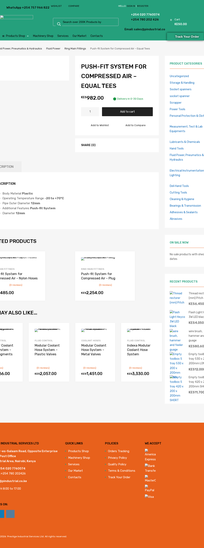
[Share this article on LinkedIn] (116, 145)
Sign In (131, 6)
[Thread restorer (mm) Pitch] (178, 302)
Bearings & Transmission (185, 205)
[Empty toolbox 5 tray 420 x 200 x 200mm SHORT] (178, 400)
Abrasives (176, 218)
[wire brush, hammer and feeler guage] (178, 349)
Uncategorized (179, 76)
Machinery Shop (43, 36)
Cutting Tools (178, 192)
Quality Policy (117, 464)
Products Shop (15, 36)
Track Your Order (119, 477)
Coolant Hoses (91, 340)
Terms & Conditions (121, 470)
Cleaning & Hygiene (182, 199)
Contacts (96, 36)
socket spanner (180, 96)
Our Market (79, 36)
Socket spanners (180, 89)
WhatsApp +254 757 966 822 (16, 7)
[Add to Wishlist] (16, 330)
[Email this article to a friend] (123, 145)
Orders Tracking (118, 451)
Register (142, 6)
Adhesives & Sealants (184, 212)
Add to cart (127, 111)
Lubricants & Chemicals (185, 141)
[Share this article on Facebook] (101, 145)
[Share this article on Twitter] (108, 145)
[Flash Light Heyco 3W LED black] (178, 326)
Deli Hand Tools (179, 186)
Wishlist (56, 6)
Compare (73, 6)
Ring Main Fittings (75, 48)
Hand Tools (177, 148)
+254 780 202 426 (138, 19)
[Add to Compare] (16, 337)
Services (63, 36)
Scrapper (175, 102)
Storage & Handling (182, 82)
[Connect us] (10, 514)
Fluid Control (44, 340)
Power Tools (177, 109)
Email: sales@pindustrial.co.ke (135, 29)
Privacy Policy (117, 458)
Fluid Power (53, 48)
